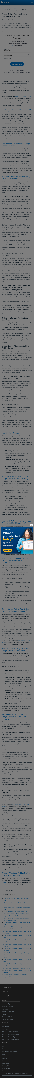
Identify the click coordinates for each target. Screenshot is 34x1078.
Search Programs (17, 1075)
